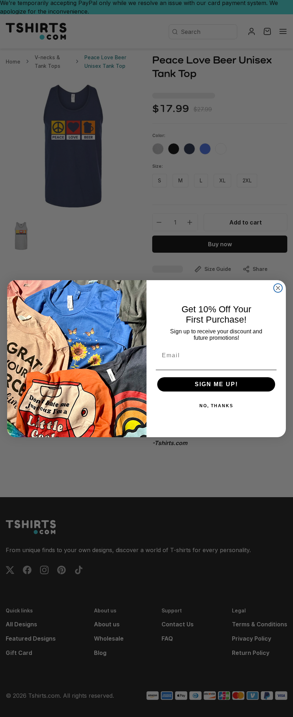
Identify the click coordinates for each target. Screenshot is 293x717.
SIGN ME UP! (216, 384)
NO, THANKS (216, 405)
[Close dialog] (278, 288)
